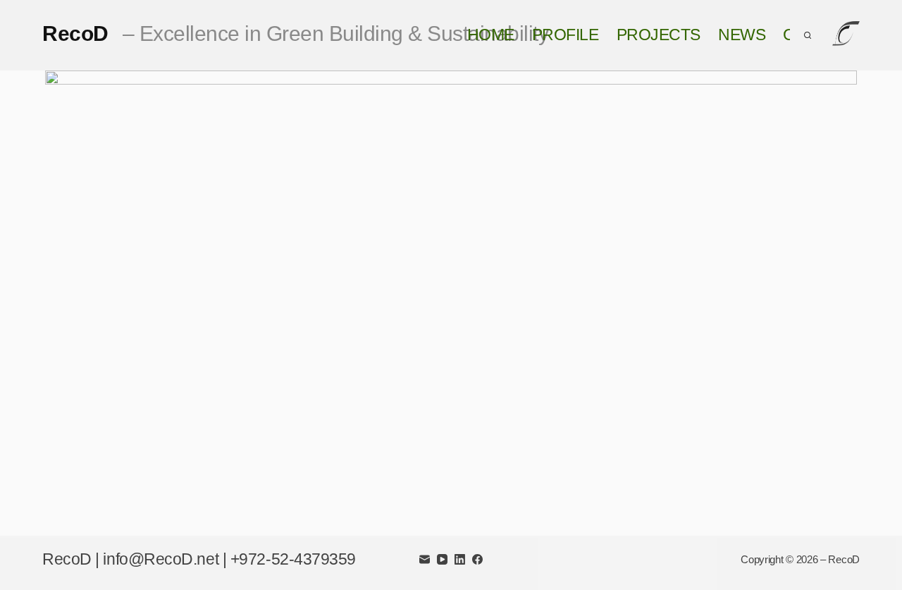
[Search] (807, 35)
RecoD (295, 33)
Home (490, 35)
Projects (658, 35)
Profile (565, 35)
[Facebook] (477, 559)
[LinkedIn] (460, 559)
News (741, 35)
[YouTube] (442, 559)
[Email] (424, 559)
